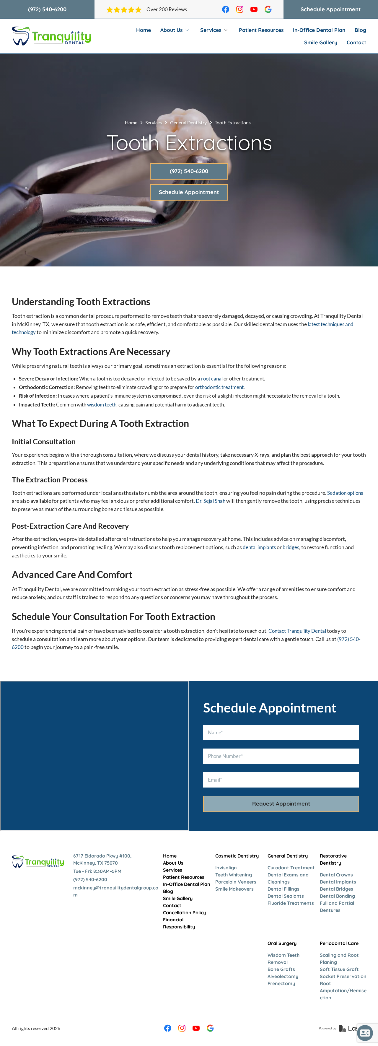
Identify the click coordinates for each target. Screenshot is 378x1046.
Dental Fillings (283, 889)
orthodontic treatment (219, 387)
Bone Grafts (281, 969)
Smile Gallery (320, 42)
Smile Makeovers (234, 889)
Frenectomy (281, 983)
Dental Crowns (336, 875)
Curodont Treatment (291, 868)
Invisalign (226, 868)
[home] (51, 36)
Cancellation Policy (184, 912)
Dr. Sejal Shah (210, 501)
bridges (291, 547)
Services (153, 122)
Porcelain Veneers (235, 882)
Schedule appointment (331, 9)
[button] (175, 30)
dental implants (259, 547)
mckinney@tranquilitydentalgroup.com (115, 891)
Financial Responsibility (179, 923)
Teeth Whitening (233, 875)
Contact (356, 42)
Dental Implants (338, 882)
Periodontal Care (339, 943)
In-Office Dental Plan (319, 30)
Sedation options (345, 493)
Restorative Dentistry (333, 859)
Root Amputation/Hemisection (343, 990)
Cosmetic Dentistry (237, 856)
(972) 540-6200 (47, 9)
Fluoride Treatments (291, 903)
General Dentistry (188, 122)
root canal (212, 378)
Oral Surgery (282, 943)
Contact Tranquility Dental (297, 631)
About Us (173, 863)
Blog (360, 30)
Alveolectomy (283, 976)
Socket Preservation (343, 976)
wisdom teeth (101, 404)
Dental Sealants (286, 896)
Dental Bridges (336, 889)
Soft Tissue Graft (339, 969)
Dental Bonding (337, 896)
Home (143, 30)
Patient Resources (261, 30)
